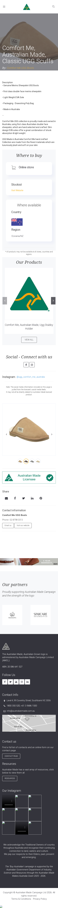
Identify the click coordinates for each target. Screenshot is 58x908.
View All (29, 340)
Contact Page (11, 756)
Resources (10, 778)
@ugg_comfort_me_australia (31, 377)
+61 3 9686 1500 (29, 705)
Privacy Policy (40, 899)
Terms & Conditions (21, 899)
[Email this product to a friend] (6, 498)
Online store (26, 167)
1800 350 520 (13, 705)
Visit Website (17, 190)
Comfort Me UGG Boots (20, 67)
